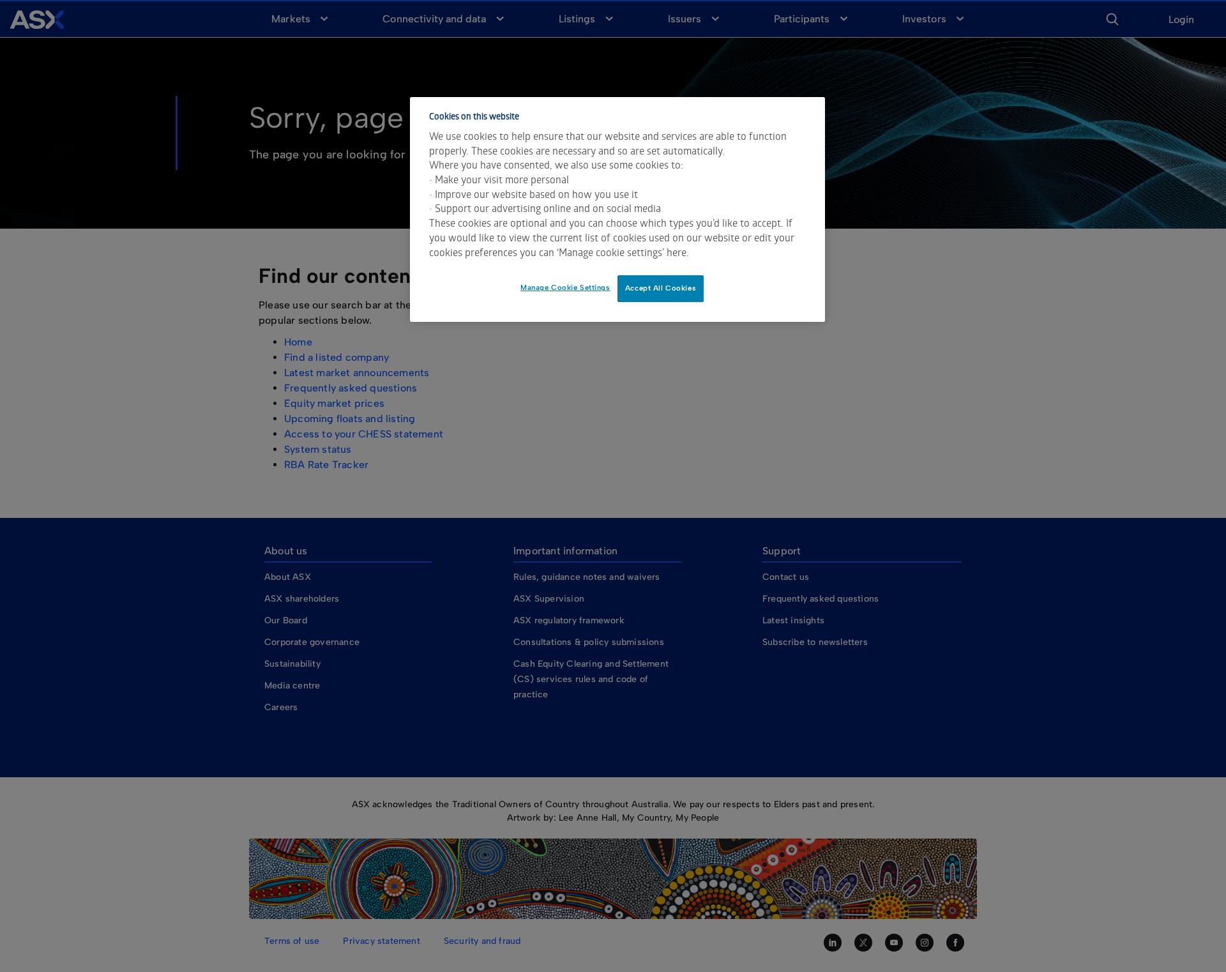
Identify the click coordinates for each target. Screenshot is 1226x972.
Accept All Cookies (660, 288)
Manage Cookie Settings (565, 287)
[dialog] (617, 209)
